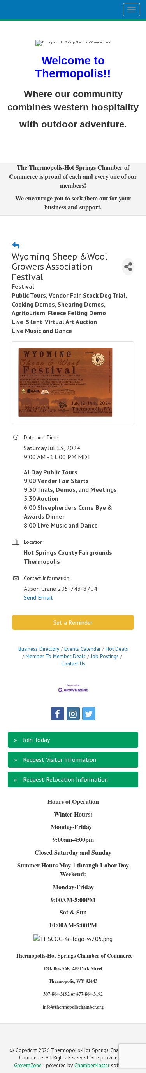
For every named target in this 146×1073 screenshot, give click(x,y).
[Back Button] (15, 245)
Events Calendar (82, 648)
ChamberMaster (91, 1065)
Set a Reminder (73, 622)
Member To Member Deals (56, 656)
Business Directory (38, 648)
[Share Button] (128, 266)
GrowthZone (28, 1065)
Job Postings (105, 656)
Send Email (38, 597)
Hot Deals (117, 648)
